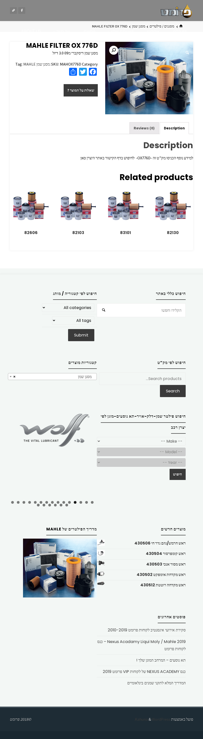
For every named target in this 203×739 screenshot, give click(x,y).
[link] (187, 53)
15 (12, 502)
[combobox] (52, 376)
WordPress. (152, 719)
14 (18, 502)
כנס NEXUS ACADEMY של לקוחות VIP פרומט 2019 (144, 671)
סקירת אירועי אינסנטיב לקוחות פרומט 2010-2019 (147, 630)
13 (24, 502)
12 (29, 502)
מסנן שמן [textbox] (54, 377)
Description (174, 127)
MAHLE (29, 64)
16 (66, 505)
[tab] (174, 128)
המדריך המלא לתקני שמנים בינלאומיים (156, 683)
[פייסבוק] (21, 10)
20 (44, 505)
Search (173, 391)
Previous (14, 454)
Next (90, 453)
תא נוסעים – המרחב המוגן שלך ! (161, 660)
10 (41, 502)
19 (49, 505)
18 (55, 505)
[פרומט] (176, 10)
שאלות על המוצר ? (80, 90)
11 (35, 502)
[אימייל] (13, 10)
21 (38, 505)
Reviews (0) (144, 127)
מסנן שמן (43, 64)
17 (61, 505)
